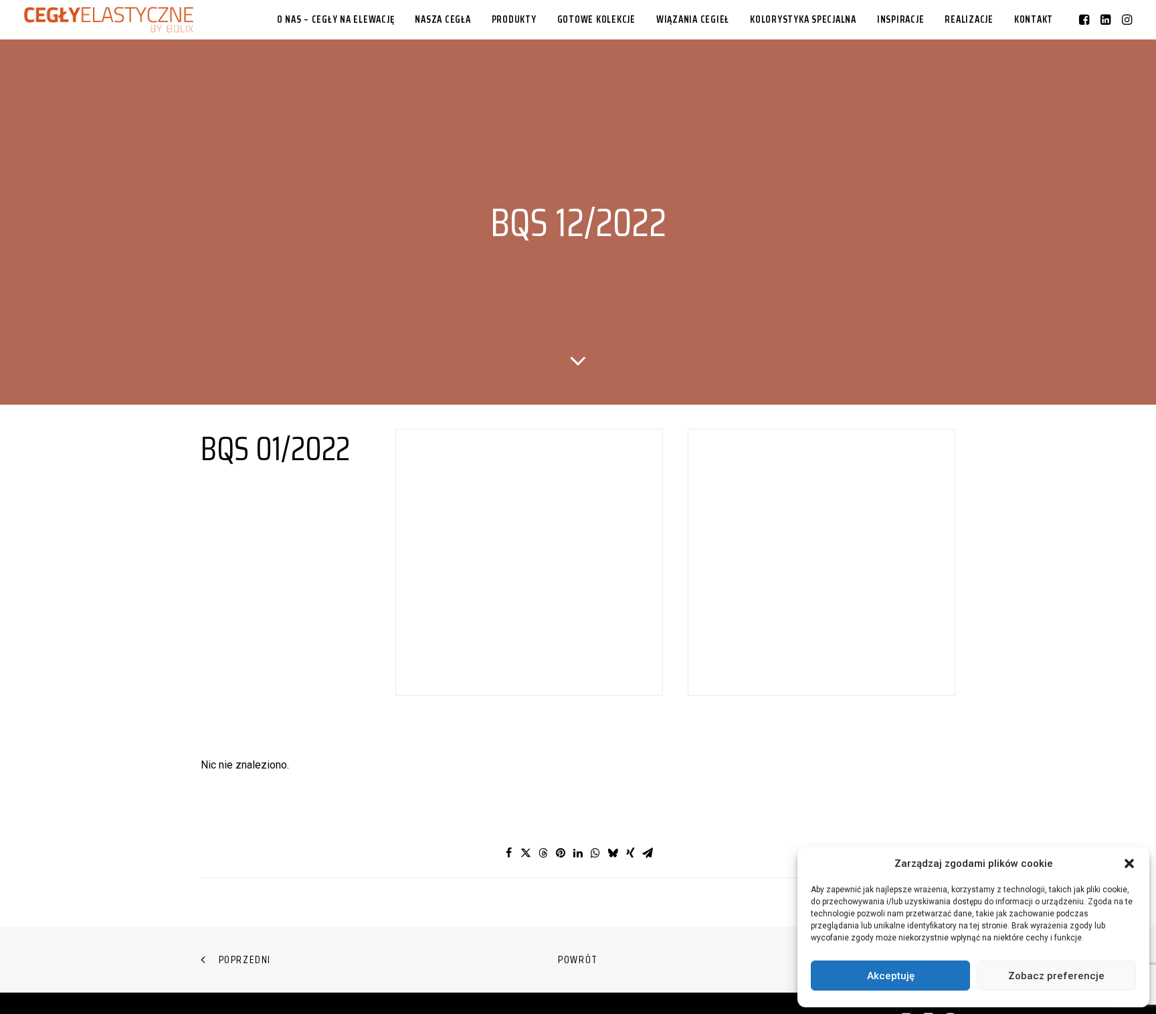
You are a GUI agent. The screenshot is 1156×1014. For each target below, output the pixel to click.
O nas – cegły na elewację (336, 19)
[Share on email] (648, 853)
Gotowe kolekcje (596, 19)
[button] (1129, 863)
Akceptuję (890, 976)
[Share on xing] (630, 853)
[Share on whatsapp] (595, 853)
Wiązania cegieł (692, 19)
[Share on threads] (543, 853)
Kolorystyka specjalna (803, 19)
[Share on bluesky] (613, 853)
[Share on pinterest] (561, 853)
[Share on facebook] (508, 853)
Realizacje (969, 19)
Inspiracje (901, 19)
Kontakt (1033, 19)
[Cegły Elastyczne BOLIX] (108, 19)
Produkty (514, 19)
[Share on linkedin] (578, 853)
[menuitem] (336, 19)
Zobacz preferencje (1056, 976)
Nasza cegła (442, 19)
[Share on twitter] (526, 853)
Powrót (578, 959)
